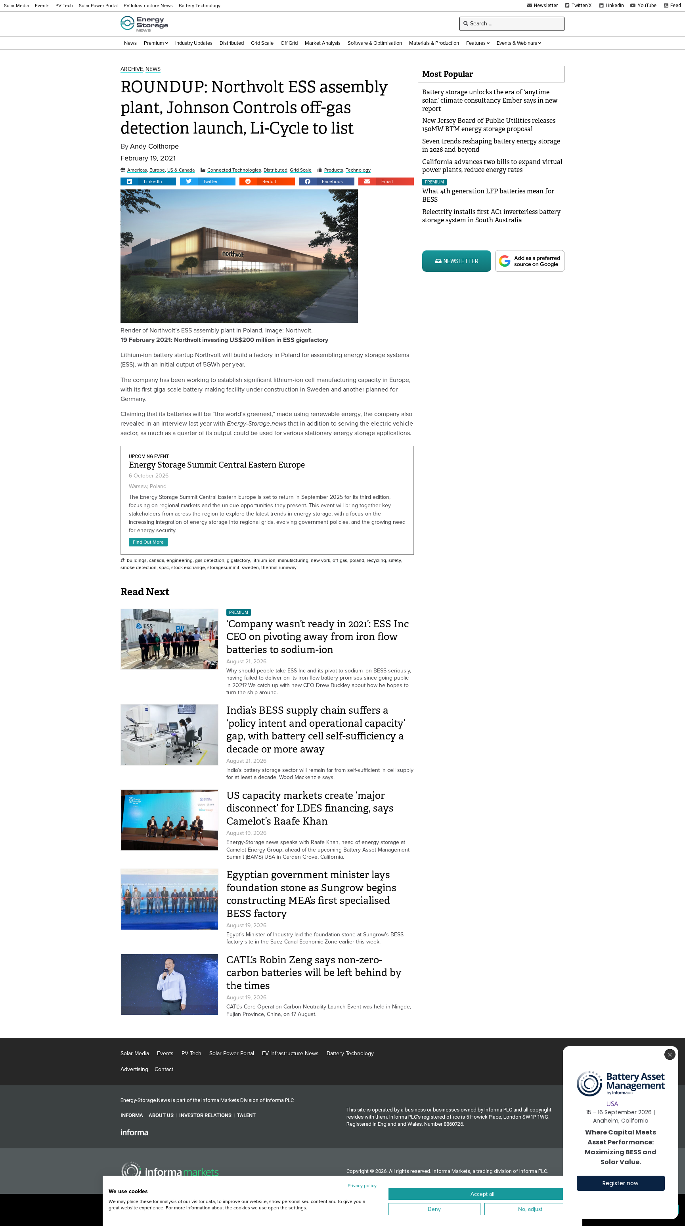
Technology (358, 170)
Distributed (275, 170)
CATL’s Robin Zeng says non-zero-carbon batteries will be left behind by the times (314, 973)
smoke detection (139, 567)
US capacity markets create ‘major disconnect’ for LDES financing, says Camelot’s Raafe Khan (310, 808)
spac (164, 567)
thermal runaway (279, 567)
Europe (157, 170)
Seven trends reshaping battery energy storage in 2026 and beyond (491, 145)
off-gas (340, 560)
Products (333, 170)
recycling (376, 560)
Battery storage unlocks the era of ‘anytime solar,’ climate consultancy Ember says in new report (489, 100)
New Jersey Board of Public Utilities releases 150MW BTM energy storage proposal (488, 124)
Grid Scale (301, 170)
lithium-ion (264, 560)
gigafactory (238, 560)
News (153, 70)
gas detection (209, 560)
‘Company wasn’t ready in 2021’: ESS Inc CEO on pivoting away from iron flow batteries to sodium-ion (317, 637)
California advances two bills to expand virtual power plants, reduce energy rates (492, 166)
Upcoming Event (149, 456)
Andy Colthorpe (154, 146)
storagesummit (223, 567)
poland (357, 560)
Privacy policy (362, 1185)
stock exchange (188, 567)
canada (156, 560)
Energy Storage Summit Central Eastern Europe (217, 465)
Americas (137, 170)
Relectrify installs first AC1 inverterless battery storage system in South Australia (491, 216)
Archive (132, 70)
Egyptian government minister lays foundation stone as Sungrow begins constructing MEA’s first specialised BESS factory (311, 894)
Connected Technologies (234, 170)
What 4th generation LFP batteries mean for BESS (488, 195)
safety (394, 560)
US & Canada (181, 170)
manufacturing (293, 560)
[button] (148, 181)
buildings (137, 560)
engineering (179, 560)
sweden (250, 567)
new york (320, 560)
